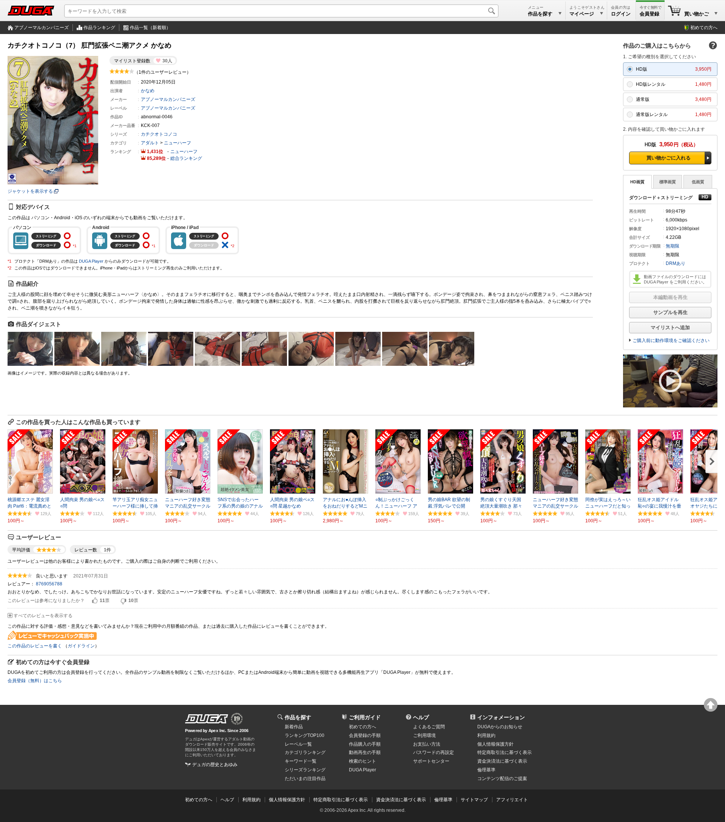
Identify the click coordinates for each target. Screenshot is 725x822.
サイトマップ (474, 799)
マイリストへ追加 (670, 327)
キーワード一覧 (300, 761)
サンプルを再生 (670, 312)
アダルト (150, 143)
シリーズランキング (305, 769)
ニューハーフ (177, 143)
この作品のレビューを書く (35, 646)
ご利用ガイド (365, 717)
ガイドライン (81, 646)
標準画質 (667, 182)
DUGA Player (91, 261)
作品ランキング (99, 27)
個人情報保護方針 (495, 744)
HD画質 (637, 182)
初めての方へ (703, 27)
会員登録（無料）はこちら (35, 680)
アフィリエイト (512, 799)
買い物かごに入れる (668, 158)
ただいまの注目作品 (305, 778)
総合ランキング (186, 158)
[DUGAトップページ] (31, 10)
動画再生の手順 (365, 752)
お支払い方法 (426, 744)
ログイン (621, 14)
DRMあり (675, 263)
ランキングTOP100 (304, 735)
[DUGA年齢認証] (206, 718)
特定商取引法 (504, 752)
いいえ (123, 601)
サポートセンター (431, 761)
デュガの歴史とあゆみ (215, 764)
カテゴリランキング (305, 752)
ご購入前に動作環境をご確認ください (671, 340)
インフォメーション (501, 717)
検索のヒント (362, 761)
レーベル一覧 (298, 744)
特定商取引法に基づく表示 (340, 799)
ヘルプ (421, 717)
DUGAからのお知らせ (499, 726)
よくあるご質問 (429, 726)
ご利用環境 (424, 735)
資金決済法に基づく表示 (401, 799)
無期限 (672, 246)
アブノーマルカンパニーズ (41, 27)
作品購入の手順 (365, 744)
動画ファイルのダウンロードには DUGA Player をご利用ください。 (675, 279)
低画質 (698, 182)
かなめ (147, 90)
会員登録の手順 (365, 735)
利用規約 (486, 735)
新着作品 (294, 726)
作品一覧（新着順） (150, 27)
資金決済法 (502, 761)
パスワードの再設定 (433, 752)
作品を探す (298, 717)
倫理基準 (486, 769)
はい (95, 601)
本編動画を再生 (670, 297)
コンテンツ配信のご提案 (502, 778)
